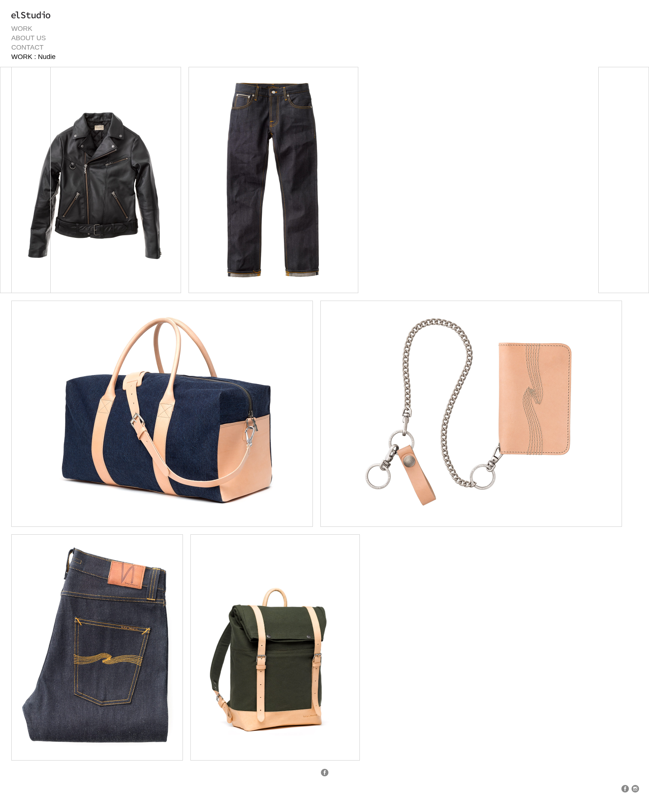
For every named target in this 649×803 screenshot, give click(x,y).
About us (28, 38)
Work (21, 28)
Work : (24, 56)
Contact (27, 47)
